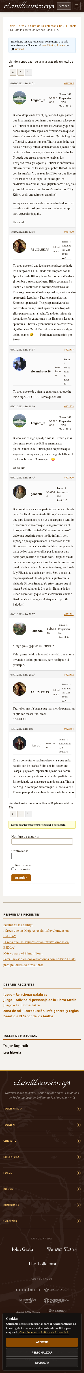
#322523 (69, 406)
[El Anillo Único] (29, 6)
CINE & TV (9, 1140)
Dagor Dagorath (15, 1045)
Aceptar (42, 1342)
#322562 (69, 674)
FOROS (7, 1172)
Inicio (12, 26)
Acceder (64, 6)
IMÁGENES (10, 1221)
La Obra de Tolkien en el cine (44, 26)
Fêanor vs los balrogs (18, 924)
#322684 (69, 728)
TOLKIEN (9, 1124)
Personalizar (42, 1352)
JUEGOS (8, 1188)
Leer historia (12, 1052)
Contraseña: (19, 851)
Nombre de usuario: (25, 836)
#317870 (69, 231)
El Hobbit (70, 26)
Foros (20, 26)
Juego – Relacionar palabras (25, 994)
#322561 (69, 614)
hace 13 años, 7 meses (53, 45)
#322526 (69, 477)
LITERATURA (11, 1156)
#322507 (69, 349)
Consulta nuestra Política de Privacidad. (44, 1332)
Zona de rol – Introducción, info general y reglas (41, 1011)
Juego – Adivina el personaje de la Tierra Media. (40, 1000)
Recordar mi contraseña (23, 867)
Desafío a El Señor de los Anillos (28, 1016)
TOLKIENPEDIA (13, 1108)
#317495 (69, 83)
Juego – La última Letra (21, 1005)
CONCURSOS (11, 1205)
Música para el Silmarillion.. (23, 953)
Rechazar (42, 1362)
